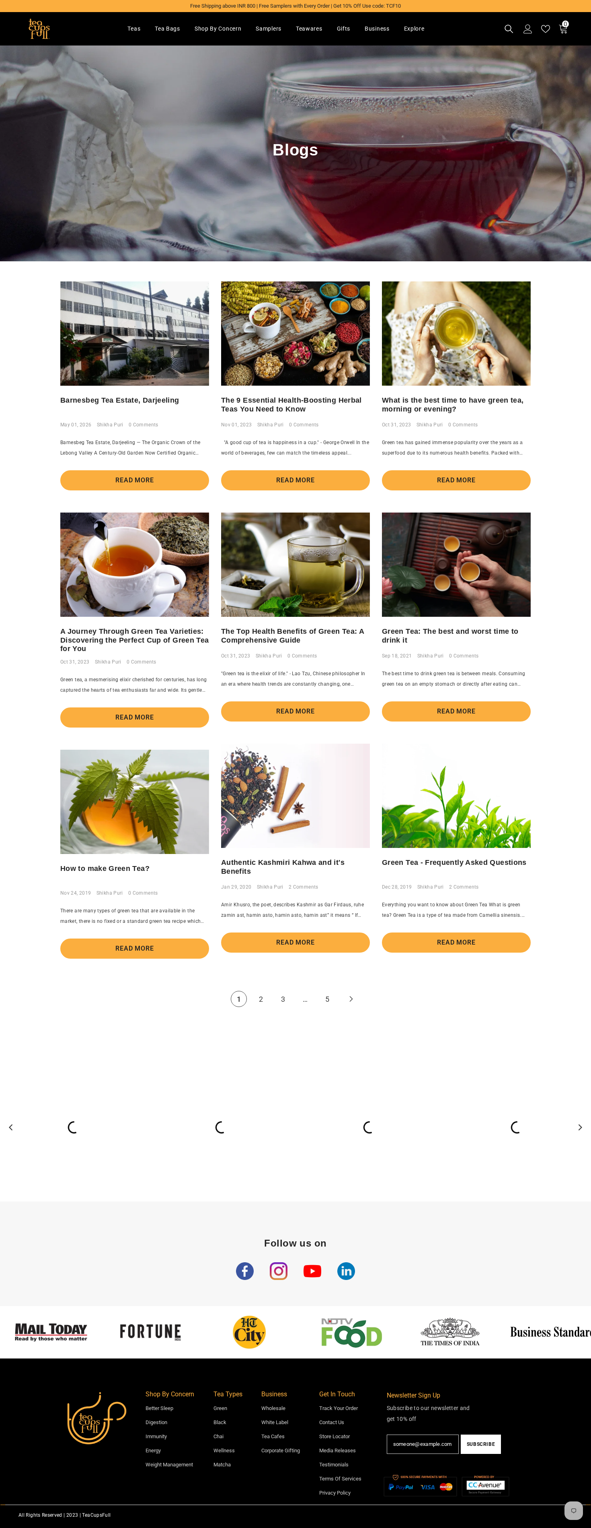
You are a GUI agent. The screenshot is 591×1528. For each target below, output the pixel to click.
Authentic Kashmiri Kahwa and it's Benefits (283, 866)
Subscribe (481, 1444)
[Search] (509, 29)
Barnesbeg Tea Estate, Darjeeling (119, 400)
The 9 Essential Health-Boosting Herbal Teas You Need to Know (291, 404)
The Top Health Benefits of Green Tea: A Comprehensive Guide (292, 635)
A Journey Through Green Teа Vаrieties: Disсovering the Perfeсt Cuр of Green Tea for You (134, 640)
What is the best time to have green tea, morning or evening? (452, 404)
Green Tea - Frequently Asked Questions (454, 862)
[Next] (351, 999)
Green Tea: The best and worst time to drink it (450, 635)
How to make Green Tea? (105, 868)
